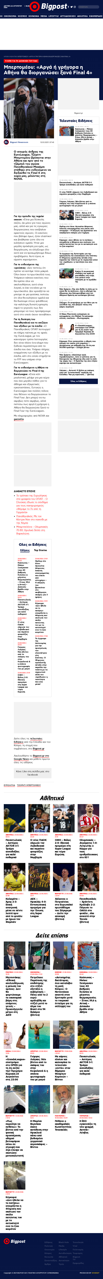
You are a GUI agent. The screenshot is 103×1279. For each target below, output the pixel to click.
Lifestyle (53, 16)
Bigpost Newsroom (19, 142)
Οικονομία (49, 1249)
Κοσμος (22, 16)
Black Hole (64, 1242)
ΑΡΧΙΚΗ (6, 56)
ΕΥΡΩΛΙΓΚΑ (9, 785)
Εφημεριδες (95, 16)
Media (44, 16)
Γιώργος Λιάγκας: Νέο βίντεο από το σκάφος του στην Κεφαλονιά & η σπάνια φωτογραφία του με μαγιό (24, 658)
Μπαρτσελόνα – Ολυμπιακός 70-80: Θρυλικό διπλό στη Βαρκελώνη (32, 530)
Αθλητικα (82, 16)
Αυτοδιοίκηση (65, 1253)
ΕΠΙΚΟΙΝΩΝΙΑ (53, 1273)
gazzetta (19, 419)
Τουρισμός (78, 1253)
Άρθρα (47, 1264)
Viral (75, 1246)
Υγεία (61, 1264)
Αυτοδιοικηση (68, 16)
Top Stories (40, 550)
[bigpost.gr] (48, 11)
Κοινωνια (34, 16)
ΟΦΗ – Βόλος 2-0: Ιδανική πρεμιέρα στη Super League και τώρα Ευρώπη (23, 683)
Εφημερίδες (78, 1263)
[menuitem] (10, 16)
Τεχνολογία (78, 1242)
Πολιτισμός (78, 1249)
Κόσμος (48, 1253)
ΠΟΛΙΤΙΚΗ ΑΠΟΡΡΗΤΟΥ (37, 1273)
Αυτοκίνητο (64, 1260)
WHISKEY (95, 1273)
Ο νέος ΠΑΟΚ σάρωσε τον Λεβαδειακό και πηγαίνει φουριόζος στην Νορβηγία (23, 630)
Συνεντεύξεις (50, 1260)
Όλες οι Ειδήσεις (79, 381)
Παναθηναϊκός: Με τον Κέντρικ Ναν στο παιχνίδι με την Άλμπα (31, 519)
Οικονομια (10, 16)
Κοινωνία (48, 1257)
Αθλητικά (63, 1257)
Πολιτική (48, 1246)
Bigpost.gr (38, 748)
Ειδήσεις (25, 550)
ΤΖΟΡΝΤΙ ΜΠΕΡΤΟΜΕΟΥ (29, 785)
